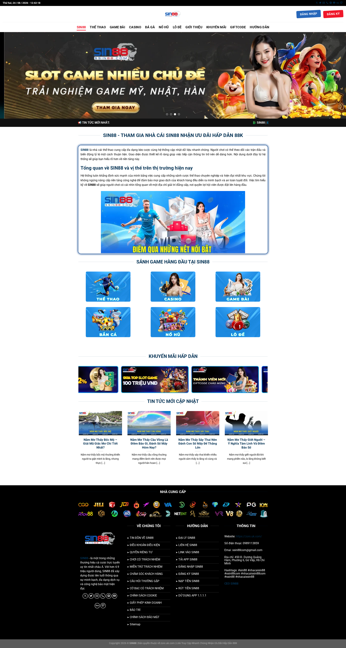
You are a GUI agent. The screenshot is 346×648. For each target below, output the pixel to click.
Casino (135, 27)
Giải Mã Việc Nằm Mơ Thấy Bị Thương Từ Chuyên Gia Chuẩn (268, 443)
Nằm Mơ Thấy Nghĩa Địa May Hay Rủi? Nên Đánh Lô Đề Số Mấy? (122, 443)
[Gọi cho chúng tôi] (327, 3)
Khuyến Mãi (216, 27)
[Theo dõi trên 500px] (337, 3)
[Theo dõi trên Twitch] (341, 3)
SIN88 (81, 27)
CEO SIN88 (231, 583)
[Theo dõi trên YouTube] (334, 3)
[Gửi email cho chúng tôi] (324, 3)
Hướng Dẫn (259, 27)
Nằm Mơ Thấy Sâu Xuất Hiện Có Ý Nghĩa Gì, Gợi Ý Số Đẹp (170, 443)
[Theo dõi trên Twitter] (320, 3)
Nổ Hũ (164, 27)
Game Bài (117, 27)
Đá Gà (150, 27)
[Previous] (11, 75)
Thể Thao (98, 27)
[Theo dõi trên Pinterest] (331, 3)
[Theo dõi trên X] (317, 3)
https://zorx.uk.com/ (249, 536)
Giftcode (238, 27)
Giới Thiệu (193, 27)
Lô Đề (177, 27)
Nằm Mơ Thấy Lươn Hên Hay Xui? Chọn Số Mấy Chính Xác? (219, 443)
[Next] (334, 75)
